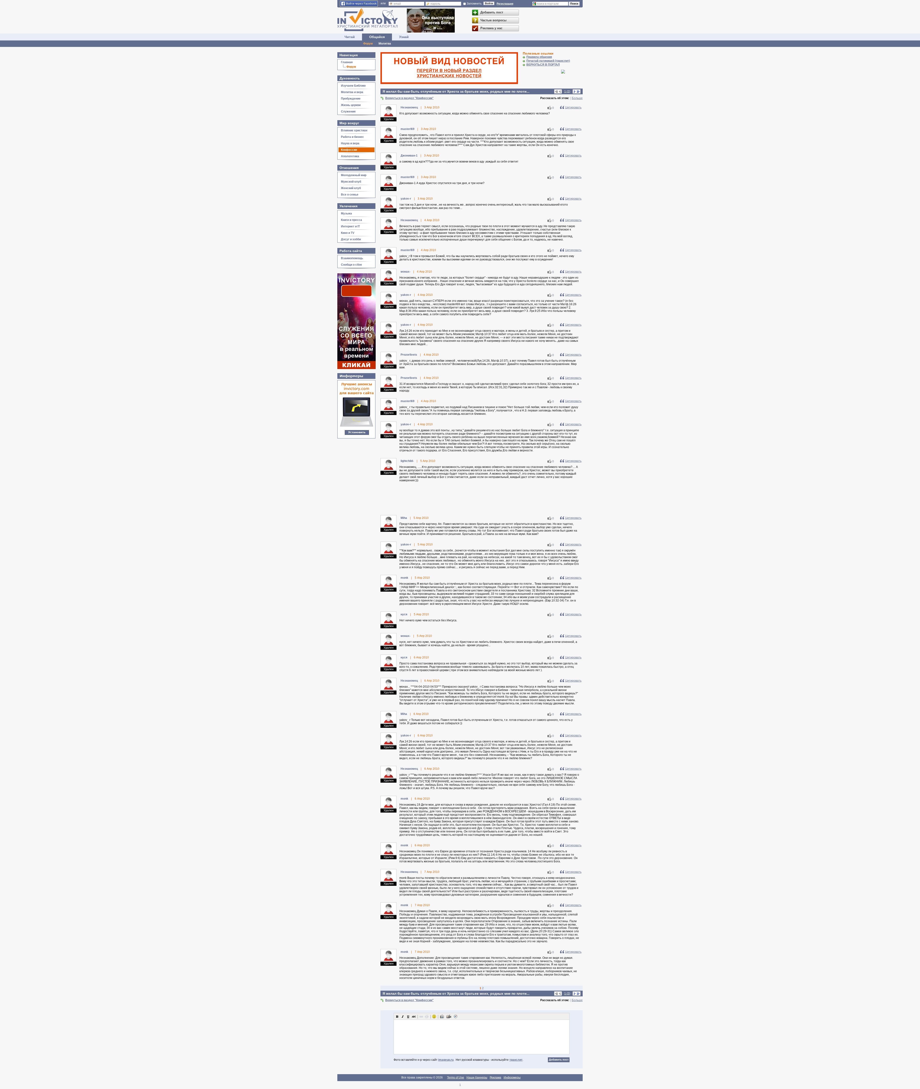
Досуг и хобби (351, 239)
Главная (347, 62)
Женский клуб (351, 188)
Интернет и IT (350, 226)
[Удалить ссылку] (426, 1016)
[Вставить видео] (448, 1016)
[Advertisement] (481, 499)
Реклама (495, 1077)
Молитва (385, 43)
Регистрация (505, 3)
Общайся (377, 37)
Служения (348, 111)
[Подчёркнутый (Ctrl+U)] (408, 1016)
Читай (350, 37)
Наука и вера (350, 143)
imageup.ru (446, 1059)
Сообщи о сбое (351, 264)
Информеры (512, 1077)
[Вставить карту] (455, 1016)
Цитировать (573, 107)
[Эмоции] (434, 1016)
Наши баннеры (476, 1077)
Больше (577, 98)
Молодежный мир (353, 175)
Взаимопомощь (352, 258)
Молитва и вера (352, 92)
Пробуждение (351, 98)
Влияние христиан (354, 130)
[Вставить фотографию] (442, 1016)
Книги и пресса (351, 220)
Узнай (404, 37)
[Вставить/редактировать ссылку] (421, 1016)
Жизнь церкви (351, 105)
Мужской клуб (351, 181)
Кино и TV (347, 233)
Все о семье (349, 194)
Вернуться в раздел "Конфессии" (409, 98)
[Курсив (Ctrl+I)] (402, 1016)
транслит (516, 1059)
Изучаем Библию (353, 85)
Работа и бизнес (352, 137)
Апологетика (350, 156)
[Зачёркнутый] (413, 1016)
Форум (368, 43)
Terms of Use (455, 1077)
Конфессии (349, 150)
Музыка (346, 213)
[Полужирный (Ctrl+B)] (397, 1016)
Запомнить (474, 3)
